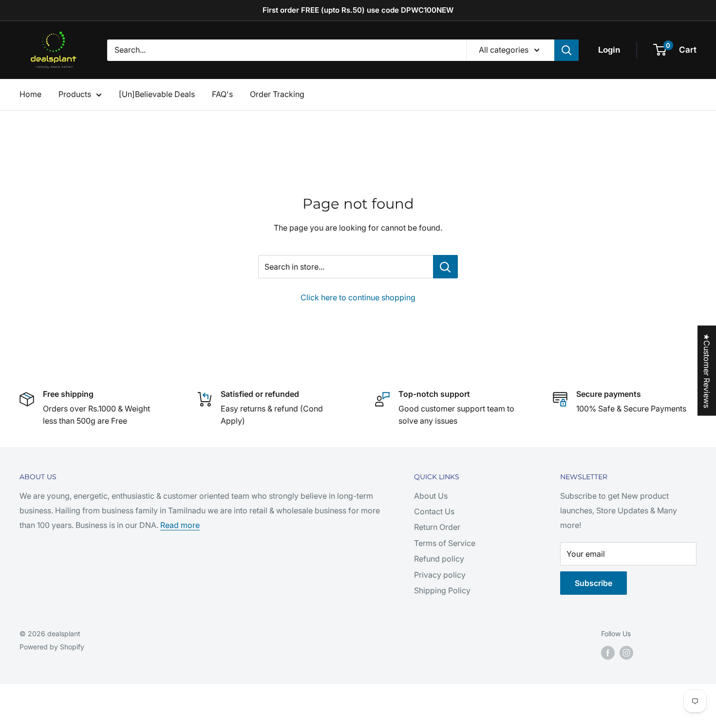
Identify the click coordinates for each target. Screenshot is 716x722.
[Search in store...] (445, 266)
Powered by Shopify (51, 647)
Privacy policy (440, 575)
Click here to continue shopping (358, 297)
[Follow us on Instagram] (626, 653)
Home (30, 94)
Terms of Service (444, 543)
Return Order (437, 527)
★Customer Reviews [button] (707, 370)
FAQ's (222, 94)
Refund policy (439, 559)
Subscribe (593, 583)
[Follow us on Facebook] (608, 653)
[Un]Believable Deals (157, 94)
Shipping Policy (442, 590)
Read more (180, 525)
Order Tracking (277, 94)
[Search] (566, 50)
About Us (431, 496)
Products (74, 94)
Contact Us (434, 511)
